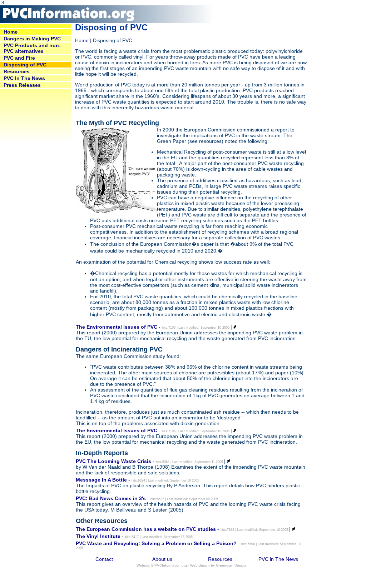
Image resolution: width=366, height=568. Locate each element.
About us (162, 559)
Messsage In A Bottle (101, 480)
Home (82, 40)
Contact (104, 559)
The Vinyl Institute (98, 536)
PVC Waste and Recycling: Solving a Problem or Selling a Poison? (156, 543)
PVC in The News (278, 559)
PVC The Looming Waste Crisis (113, 461)
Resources (220, 559)
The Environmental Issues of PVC (116, 327)
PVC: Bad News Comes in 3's (111, 498)
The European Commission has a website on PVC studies (146, 529)
